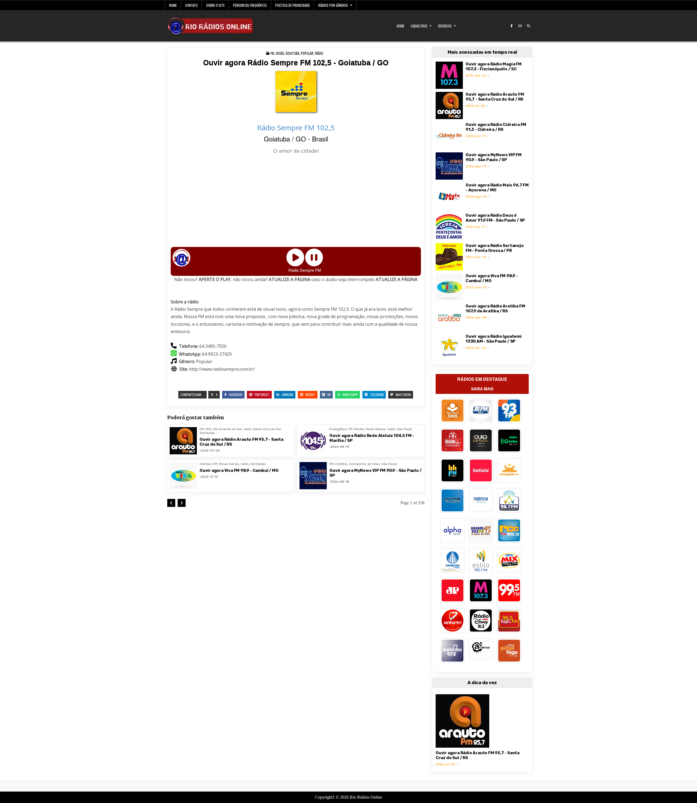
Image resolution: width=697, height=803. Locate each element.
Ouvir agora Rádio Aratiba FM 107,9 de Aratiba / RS (495, 308)
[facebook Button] (511, 25)
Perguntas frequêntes (250, 5)
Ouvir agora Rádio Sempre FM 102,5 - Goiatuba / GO (296, 63)
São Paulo (404, 429)
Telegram (376, 394)
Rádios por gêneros (333, 5)
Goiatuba (292, 53)
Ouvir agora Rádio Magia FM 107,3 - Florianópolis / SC (494, 66)
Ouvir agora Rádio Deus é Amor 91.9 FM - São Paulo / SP (495, 218)
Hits (209, 429)
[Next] (182, 503)
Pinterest (262, 394)
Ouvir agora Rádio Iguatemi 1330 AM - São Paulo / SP (494, 339)
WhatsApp (350, 394)
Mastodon (403, 394)
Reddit (310, 394)
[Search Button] (528, 25)
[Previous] (171, 503)
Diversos (445, 26)
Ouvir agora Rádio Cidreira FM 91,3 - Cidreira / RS (496, 127)
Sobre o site (215, 5)
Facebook (235, 394)
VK (328, 394)
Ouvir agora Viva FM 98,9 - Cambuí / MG (239, 470)
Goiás (280, 53)
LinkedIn (287, 394)
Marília (359, 429)
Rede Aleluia (375, 429)
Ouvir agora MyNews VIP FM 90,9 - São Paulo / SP (494, 157)
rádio (319, 53)
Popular (307, 53)
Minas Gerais (229, 464)
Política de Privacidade (292, 5)
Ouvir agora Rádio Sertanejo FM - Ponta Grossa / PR (495, 248)
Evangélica (338, 429)
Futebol (341, 464)
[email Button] (520, 25)
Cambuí (205, 464)
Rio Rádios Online (366, 797)
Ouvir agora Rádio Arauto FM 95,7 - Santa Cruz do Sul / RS (495, 97)
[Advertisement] (296, 201)
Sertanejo (207, 433)
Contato (191, 5)
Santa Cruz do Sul (267, 429)
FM (272, 53)
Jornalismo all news (364, 464)
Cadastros (419, 26)
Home (173, 5)
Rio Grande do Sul (227, 429)
